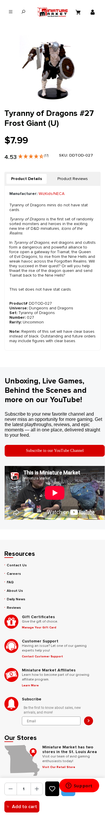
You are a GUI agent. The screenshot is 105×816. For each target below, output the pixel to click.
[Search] (23, 12)
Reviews (14, 608)
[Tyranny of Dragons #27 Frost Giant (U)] (52, 68)
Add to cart (24, 807)
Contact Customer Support (42, 656)
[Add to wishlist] (52, 789)
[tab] (26, 179)
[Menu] (10, 12)
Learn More (30, 685)
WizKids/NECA (51, 193)
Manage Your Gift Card (39, 627)
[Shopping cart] (78, 12)
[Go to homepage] (52, 12)
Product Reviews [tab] (72, 178)
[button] (33, 155)
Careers (14, 574)
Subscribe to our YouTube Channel (55, 450)
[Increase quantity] (37, 789)
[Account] (93, 12)
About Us (15, 591)
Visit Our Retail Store (58, 767)
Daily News (16, 599)
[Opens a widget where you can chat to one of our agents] (79, 786)
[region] (52, 68)
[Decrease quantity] (10, 789)
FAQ (10, 582)
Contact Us (17, 565)
